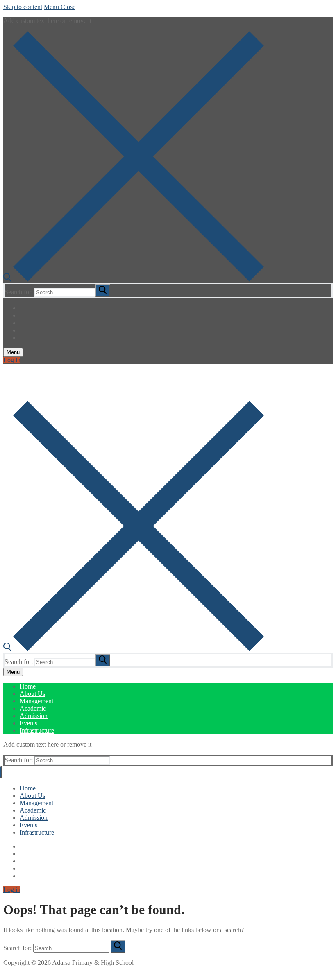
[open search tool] (133, 279)
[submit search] (102, 290)
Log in (11, 360)
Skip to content (22, 6)
